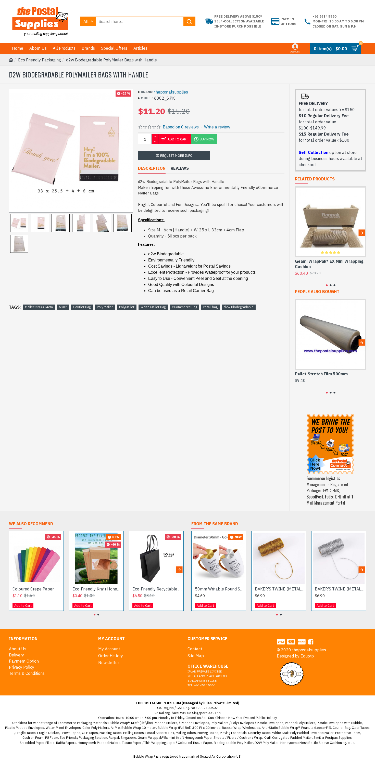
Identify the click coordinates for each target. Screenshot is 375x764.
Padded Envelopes (195, 723)
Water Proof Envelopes (63, 728)
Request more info (176, 155)
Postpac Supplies (338, 737)
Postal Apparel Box (159, 733)
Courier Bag (82, 307)
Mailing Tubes (186, 733)
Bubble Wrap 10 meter (138, 728)
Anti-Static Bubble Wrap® (281, 728)
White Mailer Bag (153, 307)
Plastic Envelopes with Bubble (339, 723)
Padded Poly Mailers (300, 723)
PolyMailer (126, 307)
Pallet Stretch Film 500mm (321, 373)
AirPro (115, 728)
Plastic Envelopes (270, 723)
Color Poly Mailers (95, 728)
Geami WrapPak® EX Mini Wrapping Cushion (329, 264)
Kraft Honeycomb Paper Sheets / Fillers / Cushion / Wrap (219, 737)
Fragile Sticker (48, 733)
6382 (63, 307)
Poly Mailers (220, 723)
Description (152, 168)
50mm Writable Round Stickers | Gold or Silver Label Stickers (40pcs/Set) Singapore (220, 588)
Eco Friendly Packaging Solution (83, 737)
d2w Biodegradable (239, 307)
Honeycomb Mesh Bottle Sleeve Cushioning (313, 743)
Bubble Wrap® (119, 723)
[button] (299, 233)
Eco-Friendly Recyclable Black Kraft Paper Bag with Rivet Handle (157, 588)
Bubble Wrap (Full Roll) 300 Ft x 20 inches (189, 728)
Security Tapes (259, 733)
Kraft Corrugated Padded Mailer (288, 737)
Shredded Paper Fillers (37, 743)
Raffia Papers (66, 743)
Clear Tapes (361, 728)
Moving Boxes (207, 733)
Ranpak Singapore (122, 737)
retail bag (210, 307)
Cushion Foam (33, 737)
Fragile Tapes (26, 733)
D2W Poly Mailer (267, 743)
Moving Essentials (233, 733)
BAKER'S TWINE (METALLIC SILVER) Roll (340, 588)
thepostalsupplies (171, 92)
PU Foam (51, 737)
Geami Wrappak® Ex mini (156, 737)
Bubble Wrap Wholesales (241, 728)
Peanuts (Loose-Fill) (316, 728)
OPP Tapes (90, 733)
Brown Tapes (70, 733)
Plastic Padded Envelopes (24, 728)
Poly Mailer (105, 307)
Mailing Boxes (133, 733)
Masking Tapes (110, 733)
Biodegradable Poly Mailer (233, 743)
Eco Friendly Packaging (39, 59)
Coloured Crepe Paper (33, 588)
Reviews (180, 168)
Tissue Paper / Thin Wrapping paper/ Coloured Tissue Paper (167, 743)
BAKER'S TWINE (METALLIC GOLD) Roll (280, 588)
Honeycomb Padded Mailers (99, 743)
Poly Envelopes (242, 723)
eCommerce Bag (184, 307)
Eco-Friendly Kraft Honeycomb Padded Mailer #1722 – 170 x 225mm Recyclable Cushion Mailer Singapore (97, 588)
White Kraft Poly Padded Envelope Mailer (303, 733)
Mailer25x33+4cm (39, 307)
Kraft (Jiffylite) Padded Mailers (154, 723)
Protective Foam (347, 733)
